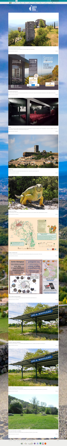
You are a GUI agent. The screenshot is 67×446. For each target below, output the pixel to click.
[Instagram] (49, 1)
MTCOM (58, 440)
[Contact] (50, 1)
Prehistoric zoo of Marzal (12, 211)
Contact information (11, 440)
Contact (21, 440)
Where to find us (18, 440)
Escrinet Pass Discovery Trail (13, 91)
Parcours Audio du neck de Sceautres (14, 296)
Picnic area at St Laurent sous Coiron (14, 47)
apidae (9, 94)
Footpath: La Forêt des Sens (12, 252)
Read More (57, 94)
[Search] (57, 3)
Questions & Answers (31, 440)
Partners (24, 440)
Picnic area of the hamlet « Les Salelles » (14, 430)
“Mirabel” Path (10, 169)
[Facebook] (47, 1)
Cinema (9, 127)
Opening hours (14, 440)
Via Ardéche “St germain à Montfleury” (14, 342)
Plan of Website (26, 440)
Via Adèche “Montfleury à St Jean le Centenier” (15, 387)
